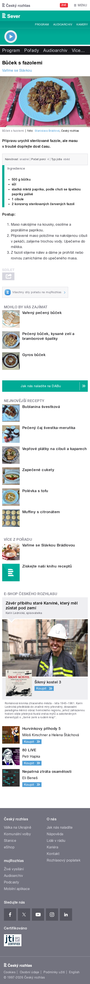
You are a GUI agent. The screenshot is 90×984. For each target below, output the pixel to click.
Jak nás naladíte (60, 827)
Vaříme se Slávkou (17, 70)
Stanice (10, 841)
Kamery (82, 24)
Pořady (31, 50)
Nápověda (55, 834)
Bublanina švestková (41, 406)
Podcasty (11, 882)
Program (42, 24)
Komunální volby (17, 834)
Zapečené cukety (38, 470)
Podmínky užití (54, 972)
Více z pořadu (18, 539)
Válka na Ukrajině (17, 827)
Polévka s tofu (35, 491)
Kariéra (52, 847)
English (74, 972)
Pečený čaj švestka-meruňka (48, 428)
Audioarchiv (62, 24)
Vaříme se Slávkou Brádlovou (48, 545)
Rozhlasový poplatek (63, 860)
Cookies (10, 972)
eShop (9, 847)
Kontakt (53, 854)
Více (78, 50)
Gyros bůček (33, 355)
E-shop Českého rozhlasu (30, 594)
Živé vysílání (14, 869)
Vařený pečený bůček (42, 312)
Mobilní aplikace (17, 889)
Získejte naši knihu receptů (47, 566)
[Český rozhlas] (16, 5)
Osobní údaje (29, 972)
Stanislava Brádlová (47, 130)
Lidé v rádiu (56, 841)
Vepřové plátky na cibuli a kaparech (54, 449)
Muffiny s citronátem (41, 512)
